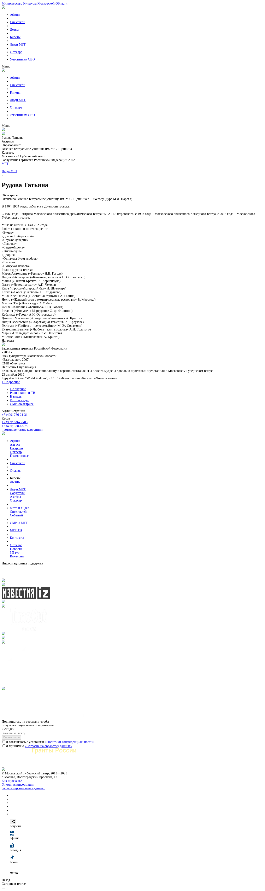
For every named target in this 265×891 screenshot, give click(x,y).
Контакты (17, 537)
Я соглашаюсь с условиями (50, 742)
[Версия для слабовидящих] (3, 888)
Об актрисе (18, 389)
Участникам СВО (22, 59)
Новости (16, 549)
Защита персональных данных (23, 788)
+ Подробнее (11, 382)
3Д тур (14, 552)
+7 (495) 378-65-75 (15, 426)
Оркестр (16, 452)
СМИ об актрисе (22, 404)
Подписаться (11, 737)
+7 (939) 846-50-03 (15, 422)
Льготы (15, 481)
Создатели (17, 493)
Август (15, 444)
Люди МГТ (18, 44)
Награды (16, 396)
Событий (16, 515)
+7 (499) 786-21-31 (15, 414)
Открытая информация (18, 784)
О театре (16, 52)
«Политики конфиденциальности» (69, 742)
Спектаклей (18, 511)
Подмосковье (19, 455)
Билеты (15, 37)
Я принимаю (39, 746)
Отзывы (15, 470)
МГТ (5, 163)
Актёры (15, 496)
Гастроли (16, 448)
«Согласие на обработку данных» (48, 746)
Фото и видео (19, 400)
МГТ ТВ (16, 530)
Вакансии (17, 556)
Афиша (15, 14)
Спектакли (17, 22)
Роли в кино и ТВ (22, 392)
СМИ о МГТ (19, 522)
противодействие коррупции (22, 429)
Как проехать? (12, 780)
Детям (14, 29)
